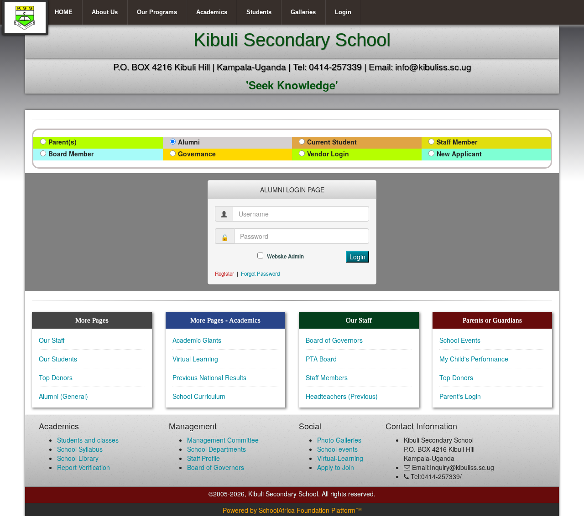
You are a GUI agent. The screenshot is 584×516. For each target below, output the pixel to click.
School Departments (216, 449)
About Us (105, 12)
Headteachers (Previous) (342, 396)
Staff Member (457, 141)
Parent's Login (460, 396)
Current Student (332, 141)
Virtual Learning (195, 358)
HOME (64, 12)
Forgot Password (260, 273)
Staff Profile (203, 458)
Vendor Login (328, 153)
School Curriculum (198, 396)
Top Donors (56, 377)
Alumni (189, 141)
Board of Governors (334, 340)
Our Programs (157, 12)
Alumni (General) (63, 396)
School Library (78, 458)
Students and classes (88, 439)
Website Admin (285, 256)
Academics (211, 12)
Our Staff (51, 340)
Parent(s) (62, 141)
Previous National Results (209, 377)
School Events (459, 340)
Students (258, 12)
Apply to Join (335, 467)
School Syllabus (80, 449)
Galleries (303, 12)
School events (337, 449)
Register (224, 273)
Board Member (71, 153)
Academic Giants (196, 340)
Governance (197, 153)
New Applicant (459, 153)
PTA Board (321, 358)
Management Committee (223, 439)
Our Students (58, 358)
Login (343, 12)
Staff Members (327, 377)
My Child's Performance (473, 358)
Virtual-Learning (340, 458)
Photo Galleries (339, 439)
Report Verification (83, 467)
